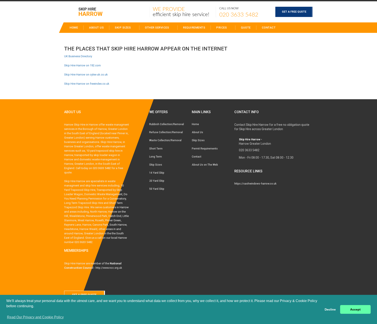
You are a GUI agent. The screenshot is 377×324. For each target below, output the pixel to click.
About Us (197, 132)
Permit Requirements (205, 148)
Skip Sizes (123, 27)
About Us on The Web (205, 164)
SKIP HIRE (90, 12)
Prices (222, 27)
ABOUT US (96, 27)
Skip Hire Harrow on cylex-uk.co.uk (86, 74)
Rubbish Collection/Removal (166, 124)
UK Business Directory (78, 56)
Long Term (155, 156)
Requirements (194, 27)
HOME (74, 27)
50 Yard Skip (156, 188)
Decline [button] (330, 309)
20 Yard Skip (156, 180)
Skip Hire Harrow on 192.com (82, 65)
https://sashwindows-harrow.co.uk (255, 183)
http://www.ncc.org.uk (109, 267)
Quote (246, 27)
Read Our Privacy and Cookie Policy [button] (35, 317)
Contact (269, 27)
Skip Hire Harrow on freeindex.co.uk (86, 83)
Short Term (156, 148)
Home (195, 124)
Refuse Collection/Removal (166, 132)
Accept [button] (355, 309)
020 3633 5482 (238, 15)
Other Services (157, 27)
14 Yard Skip (156, 172)
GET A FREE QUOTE (294, 11)
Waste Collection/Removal (165, 140)
